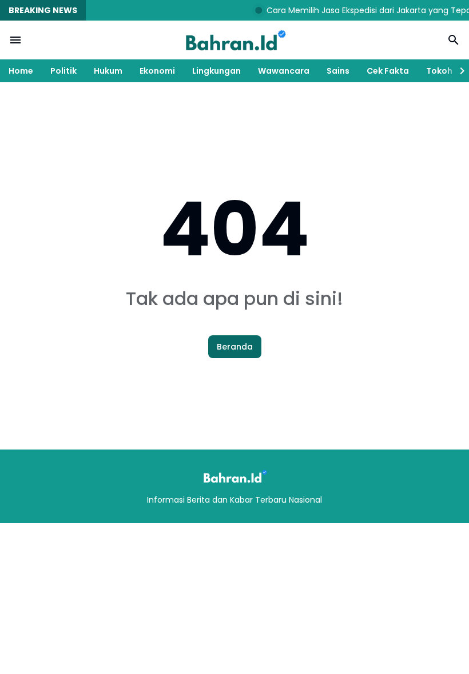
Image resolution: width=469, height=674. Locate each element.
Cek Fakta (388, 71)
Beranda (235, 346)
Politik (63, 71)
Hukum (108, 71)
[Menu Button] (15, 40)
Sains (338, 71)
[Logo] (234, 476)
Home (21, 71)
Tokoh (439, 71)
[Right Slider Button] (457, 70)
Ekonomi (157, 71)
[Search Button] (453, 40)
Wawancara (283, 71)
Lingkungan (216, 71)
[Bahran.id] (234, 40)
